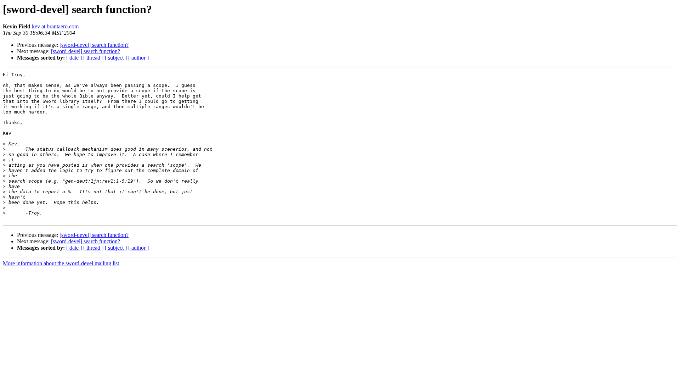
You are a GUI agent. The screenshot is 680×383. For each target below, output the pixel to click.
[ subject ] (116, 58)
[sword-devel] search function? (94, 45)
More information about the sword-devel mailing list (61, 263)
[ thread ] (93, 58)
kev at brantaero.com (55, 26)
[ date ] (74, 58)
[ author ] (138, 58)
